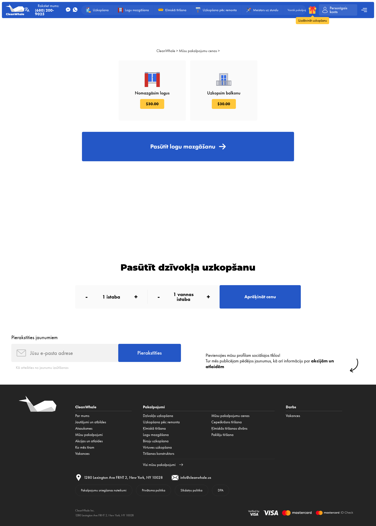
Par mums (82, 415)
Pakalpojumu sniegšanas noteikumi (103, 490)
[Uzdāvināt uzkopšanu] (312, 10)
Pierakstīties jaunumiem (34, 337)
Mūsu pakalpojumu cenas (198, 51)
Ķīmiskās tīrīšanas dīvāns (229, 428)
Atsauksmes (83, 428)
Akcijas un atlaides (89, 441)
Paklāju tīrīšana (222, 434)
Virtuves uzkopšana (157, 447)
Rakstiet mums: (47, 10)
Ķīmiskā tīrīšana (154, 428)
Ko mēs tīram (84, 447)
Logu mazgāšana (156, 434)
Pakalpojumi (154, 407)
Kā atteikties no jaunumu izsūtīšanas (42, 367)
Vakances (82, 453)
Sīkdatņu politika (191, 490)
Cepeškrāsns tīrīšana (226, 422)
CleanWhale (165, 51)
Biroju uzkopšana (156, 441)
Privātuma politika (153, 490)
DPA (220, 490)
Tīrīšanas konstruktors (158, 453)
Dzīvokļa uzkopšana (158, 415)
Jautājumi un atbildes (90, 422)
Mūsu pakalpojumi (89, 434)
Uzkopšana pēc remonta (161, 422)
